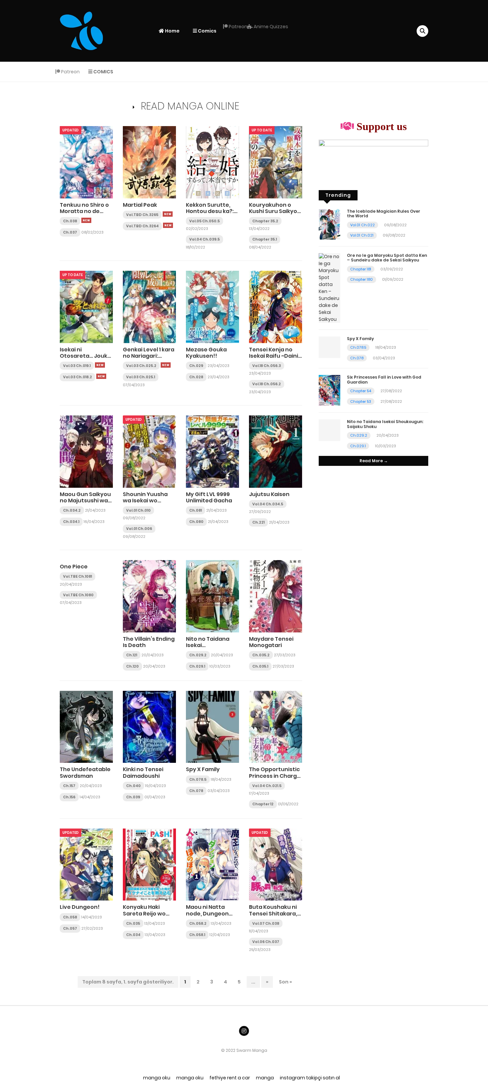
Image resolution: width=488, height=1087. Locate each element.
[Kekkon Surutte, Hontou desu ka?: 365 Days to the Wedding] (212, 162)
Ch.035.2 (261, 655)
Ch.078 (196, 790)
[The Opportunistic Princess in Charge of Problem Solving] (275, 726)
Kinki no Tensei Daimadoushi (143, 772)
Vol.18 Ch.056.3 (266, 365)
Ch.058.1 (197, 934)
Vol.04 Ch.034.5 (267, 504)
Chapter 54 (360, 391)
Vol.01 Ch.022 (362, 225)
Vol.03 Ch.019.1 (77, 365)
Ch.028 (196, 377)
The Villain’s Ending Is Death (149, 642)
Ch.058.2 (197, 923)
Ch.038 (70, 221)
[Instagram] (244, 1031)
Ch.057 (70, 928)
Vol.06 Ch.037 (265, 941)
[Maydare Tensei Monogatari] (275, 596)
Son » (285, 981)
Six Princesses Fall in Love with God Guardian (384, 379)
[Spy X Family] (212, 726)
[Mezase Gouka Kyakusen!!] (212, 306)
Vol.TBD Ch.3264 (142, 226)
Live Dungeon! (80, 907)
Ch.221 (258, 522)
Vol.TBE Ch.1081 (77, 576)
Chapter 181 (360, 269)
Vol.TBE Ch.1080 (78, 595)
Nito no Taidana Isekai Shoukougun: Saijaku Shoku (207, 648)
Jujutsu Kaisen (269, 494)
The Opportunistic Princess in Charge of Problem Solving (274, 775)
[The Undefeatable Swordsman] (86, 726)
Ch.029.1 (197, 666)
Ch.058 (70, 917)
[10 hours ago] (86, 220)
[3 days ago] (101, 376)
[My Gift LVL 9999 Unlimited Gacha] (212, 451)
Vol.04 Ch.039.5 (204, 239)
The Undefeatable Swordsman (85, 772)
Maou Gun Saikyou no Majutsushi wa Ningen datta (85, 500)
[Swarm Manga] (81, 30)
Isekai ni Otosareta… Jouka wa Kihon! (85, 356)
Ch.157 (69, 785)
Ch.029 (196, 365)
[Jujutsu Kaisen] (275, 451)
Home (172, 31)
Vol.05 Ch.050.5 (204, 221)
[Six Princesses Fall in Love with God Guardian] (329, 390)
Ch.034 (133, 934)
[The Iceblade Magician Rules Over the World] (329, 224)
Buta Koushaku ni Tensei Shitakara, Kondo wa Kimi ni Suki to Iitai (273, 916)
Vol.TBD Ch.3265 (142, 214)
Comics (206, 31)
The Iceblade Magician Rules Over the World (383, 213)
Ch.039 (133, 797)
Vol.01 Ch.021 (361, 235)
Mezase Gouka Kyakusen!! (206, 353)
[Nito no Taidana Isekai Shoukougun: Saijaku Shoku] (212, 596)
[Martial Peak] (149, 162)
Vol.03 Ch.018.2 (77, 377)
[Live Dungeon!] (86, 864)
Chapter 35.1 (264, 239)
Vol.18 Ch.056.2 (266, 384)
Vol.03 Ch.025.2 (141, 365)
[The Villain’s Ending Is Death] (149, 596)
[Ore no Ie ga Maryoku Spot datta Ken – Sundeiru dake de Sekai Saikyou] (329, 287)
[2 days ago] (100, 365)
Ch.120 (132, 666)
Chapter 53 (360, 401)
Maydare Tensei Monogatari (271, 642)
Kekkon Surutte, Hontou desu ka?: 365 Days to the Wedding (210, 214)
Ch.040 (133, 785)
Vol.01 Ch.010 (138, 510)
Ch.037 (70, 232)
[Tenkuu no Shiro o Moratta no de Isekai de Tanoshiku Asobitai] (86, 162)
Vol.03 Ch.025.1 (140, 377)
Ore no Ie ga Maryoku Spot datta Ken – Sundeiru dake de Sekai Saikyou (387, 258)
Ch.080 (196, 521)
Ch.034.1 (71, 521)
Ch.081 (195, 510)
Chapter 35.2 (265, 221)
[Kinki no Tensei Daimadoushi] (149, 726)
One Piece (74, 566)
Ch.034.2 (72, 510)
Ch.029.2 (197, 655)
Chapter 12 (263, 804)
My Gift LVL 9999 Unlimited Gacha (209, 497)
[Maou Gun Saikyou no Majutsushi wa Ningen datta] (86, 451)
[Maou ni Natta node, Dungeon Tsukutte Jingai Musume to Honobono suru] (212, 864)
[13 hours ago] (168, 214)
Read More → (374, 461)
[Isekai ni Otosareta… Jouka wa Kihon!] (86, 306)
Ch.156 (69, 797)
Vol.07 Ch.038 (265, 923)
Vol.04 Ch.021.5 (267, 785)
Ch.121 (131, 655)
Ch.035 (133, 923)
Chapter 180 (361, 279)
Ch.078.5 (197, 779)
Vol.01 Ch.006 (139, 528)
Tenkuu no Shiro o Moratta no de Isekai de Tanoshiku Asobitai (86, 214)
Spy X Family (203, 769)
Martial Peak (140, 205)
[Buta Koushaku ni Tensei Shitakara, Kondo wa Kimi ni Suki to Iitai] (275, 864)
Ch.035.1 (260, 666)
